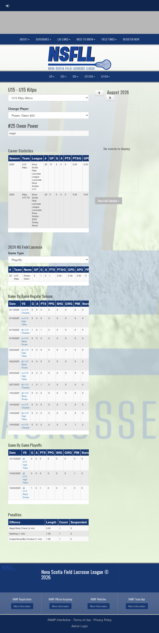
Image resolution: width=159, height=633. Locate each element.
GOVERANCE (42, 39)
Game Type (16, 253)
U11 (50, 76)
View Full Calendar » (108, 200)
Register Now (131, 39)
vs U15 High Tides (25, 321)
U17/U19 (89, 76)
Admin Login (79, 626)
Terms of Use (82, 620)
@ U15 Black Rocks (25, 364)
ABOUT (24, 39)
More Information (22, 606)
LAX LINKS (62, 39)
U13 (62, 76)
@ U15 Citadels (25, 331)
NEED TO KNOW (85, 39)
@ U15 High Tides (25, 352)
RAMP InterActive (59, 620)
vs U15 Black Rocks (25, 341)
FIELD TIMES (108, 39)
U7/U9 (104, 76)
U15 (74, 76)
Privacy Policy (103, 620)
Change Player (18, 109)
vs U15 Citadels (25, 311)
